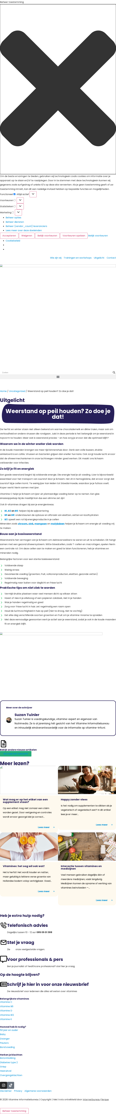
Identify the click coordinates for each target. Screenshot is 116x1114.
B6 (16, 510)
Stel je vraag (20, 942)
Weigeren (26, 235)
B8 (12, 515)
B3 (6, 519)
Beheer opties (13, 217)
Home (3, 391)
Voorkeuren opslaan (74, 235)
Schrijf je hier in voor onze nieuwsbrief (48, 984)
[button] (58, 89)
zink (30, 523)
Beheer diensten (15, 222)
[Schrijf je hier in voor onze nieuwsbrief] (3, 984)
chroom (22, 523)
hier (13, 949)
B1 (6, 510)
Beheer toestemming (14, 1111)
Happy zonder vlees (74, 799)
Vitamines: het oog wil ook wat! (24, 866)
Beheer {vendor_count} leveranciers (26, 226)
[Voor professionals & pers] (3, 959)
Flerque (104, 1099)
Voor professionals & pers (35, 959)
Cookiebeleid (13, 240)
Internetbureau (91, 1099)
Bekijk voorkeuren (47, 235)
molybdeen (58, 523)
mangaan (41, 523)
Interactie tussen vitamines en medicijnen (81, 867)
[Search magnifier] (114, 372)
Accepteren (9, 235)
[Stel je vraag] (3, 942)
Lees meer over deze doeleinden (24, 230)
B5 (6, 515)
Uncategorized (17, 391)
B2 (9, 510)
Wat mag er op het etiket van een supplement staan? (25, 801)
